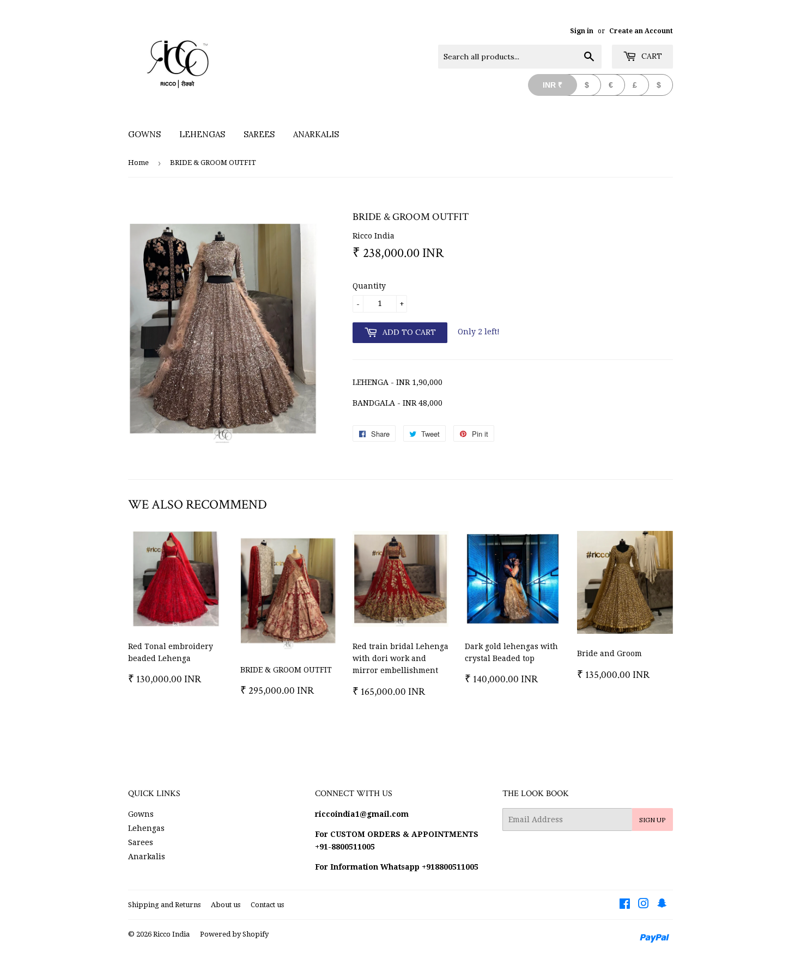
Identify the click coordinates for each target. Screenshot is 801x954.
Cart (650, 56)
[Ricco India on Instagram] (643, 905)
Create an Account (641, 31)
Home (138, 162)
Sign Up (652, 820)
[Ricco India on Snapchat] (662, 905)
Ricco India (171, 934)
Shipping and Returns (164, 905)
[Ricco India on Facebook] (624, 905)
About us (225, 905)
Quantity (369, 286)
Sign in (581, 31)
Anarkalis (316, 134)
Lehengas (202, 134)
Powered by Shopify (234, 934)
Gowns (144, 134)
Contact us (267, 905)
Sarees (259, 134)
